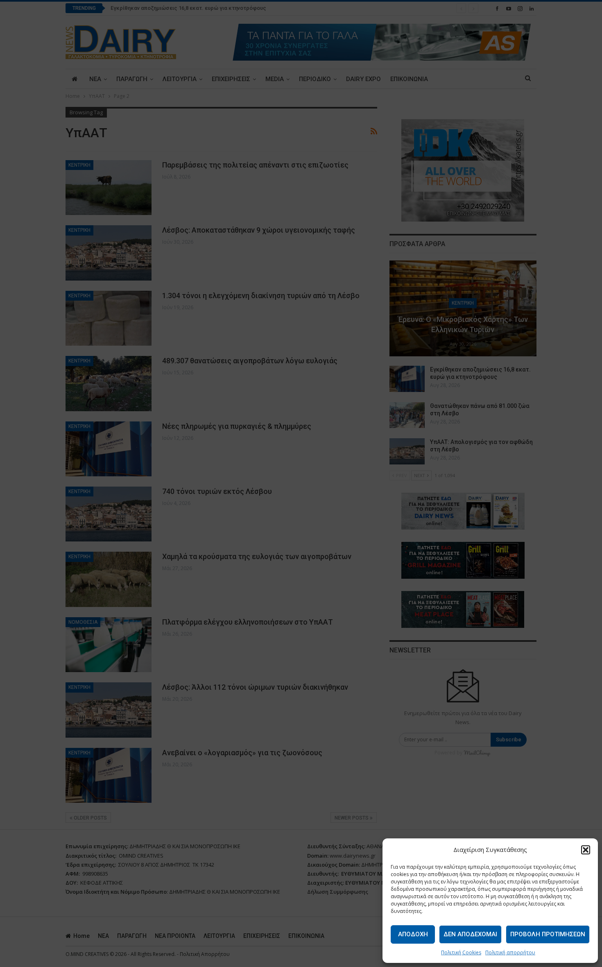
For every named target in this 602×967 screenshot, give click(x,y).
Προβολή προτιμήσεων (547, 934)
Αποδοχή (413, 934)
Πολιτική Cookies (461, 952)
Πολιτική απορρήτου (510, 952)
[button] (586, 850)
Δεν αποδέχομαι (470, 934)
